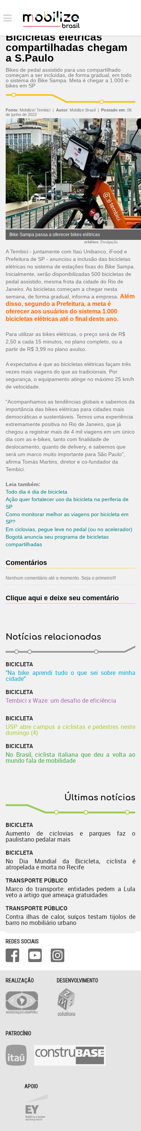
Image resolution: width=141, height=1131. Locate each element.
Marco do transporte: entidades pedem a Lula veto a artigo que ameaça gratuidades (70, 892)
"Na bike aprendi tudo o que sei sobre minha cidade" (70, 676)
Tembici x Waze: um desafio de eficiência (61, 700)
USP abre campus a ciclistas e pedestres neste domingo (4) (70, 730)
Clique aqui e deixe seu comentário (62, 598)
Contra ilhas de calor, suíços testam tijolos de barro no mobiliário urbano (70, 920)
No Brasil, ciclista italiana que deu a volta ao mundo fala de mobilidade (70, 757)
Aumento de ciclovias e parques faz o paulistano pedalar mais (70, 836)
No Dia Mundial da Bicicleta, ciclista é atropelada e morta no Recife (70, 864)
